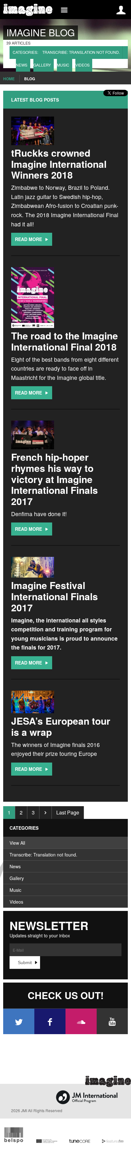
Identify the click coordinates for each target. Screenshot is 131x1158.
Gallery (42, 64)
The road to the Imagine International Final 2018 (64, 341)
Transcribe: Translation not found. (81, 52)
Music (63, 64)
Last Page (67, 812)
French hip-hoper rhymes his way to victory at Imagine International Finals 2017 (54, 479)
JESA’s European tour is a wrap (60, 726)
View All (17, 843)
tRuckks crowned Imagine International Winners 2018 (59, 163)
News (21, 64)
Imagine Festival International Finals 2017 (54, 596)
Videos (82, 64)
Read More (29, 239)
